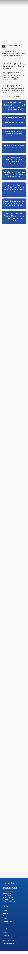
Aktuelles (13, 409)
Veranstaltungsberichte (9, 378)
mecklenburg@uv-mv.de (8, 901)
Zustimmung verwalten (1, 952)
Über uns (4, 910)
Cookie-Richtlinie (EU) (8, 940)
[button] (25, 2)
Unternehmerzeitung (8, 921)
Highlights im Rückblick (18, 374)
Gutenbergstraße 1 (7, 893)
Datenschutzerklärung (8, 938)
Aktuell (4, 916)
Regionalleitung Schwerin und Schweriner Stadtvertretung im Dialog (13, 442)
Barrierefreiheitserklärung (9, 943)
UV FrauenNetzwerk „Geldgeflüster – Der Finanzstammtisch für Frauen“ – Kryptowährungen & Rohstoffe (13, 513)
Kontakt (4, 932)
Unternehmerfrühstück (9, 376)
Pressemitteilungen (20, 554)
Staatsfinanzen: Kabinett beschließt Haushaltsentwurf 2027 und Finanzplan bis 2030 (13, 546)
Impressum (5, 935)
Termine (4, 918)
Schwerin (13, 447)
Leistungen (5, 913)
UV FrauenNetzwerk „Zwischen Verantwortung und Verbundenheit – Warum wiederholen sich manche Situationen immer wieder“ (13, 475)
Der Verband (11, 412)
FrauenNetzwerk (15, 483)
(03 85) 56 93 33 (9, 897)
